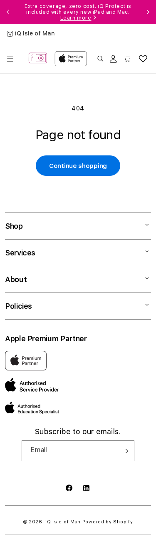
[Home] (37, 58)
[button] (10, 58)
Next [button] (148, 12)
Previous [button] (8, 12)
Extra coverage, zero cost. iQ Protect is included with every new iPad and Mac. (78, 12)
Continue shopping (78, 166)
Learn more (76, 18)
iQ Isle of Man (63, 522)
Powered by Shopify (107, 522)
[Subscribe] (125, 450)
